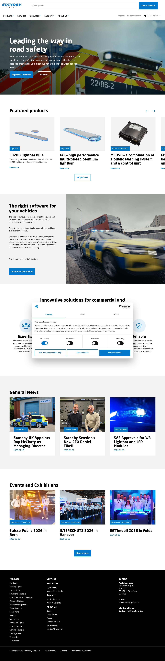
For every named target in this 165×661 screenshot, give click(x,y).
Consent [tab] (48, 315)
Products (14, 579)
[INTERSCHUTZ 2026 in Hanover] (82, 507)
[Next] (153, 111)
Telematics (14, 637)
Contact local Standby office (131, 611)
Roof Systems (15, 633)
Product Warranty (54, 603)
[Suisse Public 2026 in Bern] (32, 507)
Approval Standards (55, 591)
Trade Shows (52, 614)
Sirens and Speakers (120, 148)
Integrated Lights (17, 623)
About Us (52, 606)
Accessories (14, 641)
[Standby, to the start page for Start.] (12, 5)
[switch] (70, 343)
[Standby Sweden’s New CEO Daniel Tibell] (82, 414)
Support (51, 595)
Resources (52, 583)
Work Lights (14, 619)
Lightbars (15, 148)
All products (82, 177)
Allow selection (82, 353)
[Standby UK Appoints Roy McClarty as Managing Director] (32, 414)
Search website (148, 6)
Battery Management (18, 605)
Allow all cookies (115, 353)
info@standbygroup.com (129, 602)
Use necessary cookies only (50, 353)
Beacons (13, 615)
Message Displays (17, 601)
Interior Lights (15, 590)
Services (51, 579)
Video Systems (16, 608)
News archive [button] (82, 553)
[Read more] (32, 134)
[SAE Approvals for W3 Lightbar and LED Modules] (132, 414)
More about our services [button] (22, 271)
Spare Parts (14, 612)
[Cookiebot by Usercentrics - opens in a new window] (121, 306)
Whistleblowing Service (81, 651)
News (49, 611)
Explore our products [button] (21, 75)
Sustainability (52, 625)
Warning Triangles (17, 630)
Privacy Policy (50, 651)
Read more (14, 167)
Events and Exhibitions (20, 522)
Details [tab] (82, 314)
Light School (52, 587)
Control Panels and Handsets (21, 597)
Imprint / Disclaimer (55, 629)
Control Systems (16, 626)
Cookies (64, 651)
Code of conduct (53, 622)
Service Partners (53, 599)
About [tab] (116, 314)
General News (20, 429)
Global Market (152, 16)
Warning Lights (16, 587)
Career (49, 618)
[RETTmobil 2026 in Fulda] (132, 507)
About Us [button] (44, 75)
